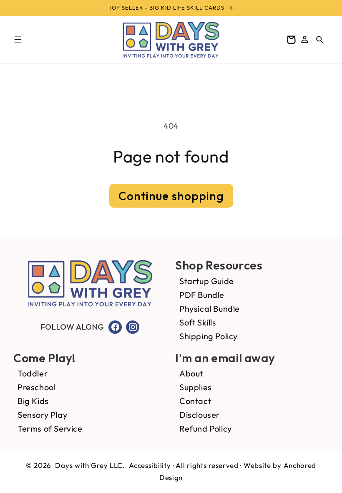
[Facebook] (115, 327)
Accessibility (150, 465)
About (191, 373)
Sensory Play (42, 414)
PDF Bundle (201, 295)
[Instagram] (132, 327)
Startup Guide (206, 281)
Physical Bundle (209, 308)
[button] (17, 39)
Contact (195, 401)
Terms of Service (50, 428)
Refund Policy (205, 428)
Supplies (195, 387)
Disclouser (199, 414)
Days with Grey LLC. (90, 465)
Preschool (36, 387)
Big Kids (33, 401)
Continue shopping (171, 195)
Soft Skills (197, 322)
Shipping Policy (208, 336)
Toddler (33, 373)
